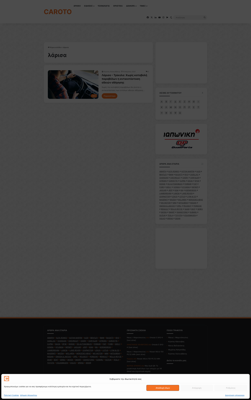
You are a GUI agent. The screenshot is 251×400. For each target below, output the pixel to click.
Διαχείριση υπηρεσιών (234, 395)
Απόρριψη (196, 388)
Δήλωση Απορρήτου (28, 395)
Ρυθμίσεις (230, 388)
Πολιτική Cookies (11, 395)
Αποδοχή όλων (163, 388)
